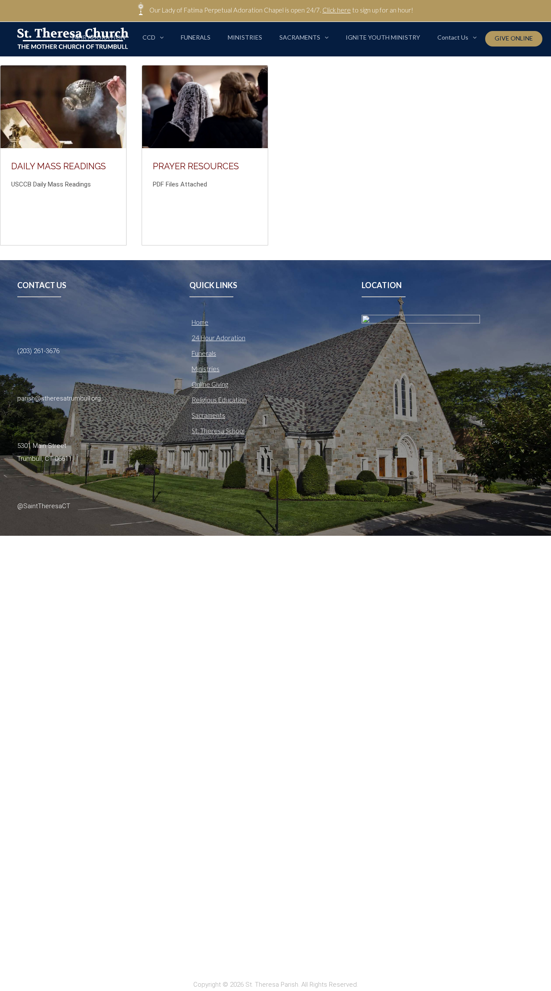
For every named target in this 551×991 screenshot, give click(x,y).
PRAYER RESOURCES (196, 166)
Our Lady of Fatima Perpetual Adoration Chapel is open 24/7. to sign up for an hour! (281, 10)
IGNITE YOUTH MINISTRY (383, 37)
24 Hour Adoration (218, 338)
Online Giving (210, 384)
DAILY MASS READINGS (58, 166)
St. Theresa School (218, 431)
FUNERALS (195, 37)
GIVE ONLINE (514, 38)
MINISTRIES (245, 37)
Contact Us (452, 37)
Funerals (204, 353)
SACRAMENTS (299, 37)
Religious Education (219, 400)
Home (200, 322)
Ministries (206, 369)
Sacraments (208, 415)
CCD (148, 37)
